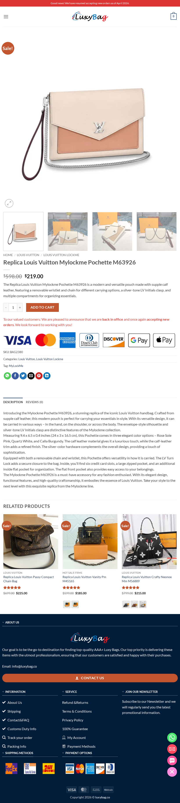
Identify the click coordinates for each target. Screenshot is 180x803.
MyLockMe (16, 366)
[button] (6, 16)
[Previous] (12, 122)
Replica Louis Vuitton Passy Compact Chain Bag (28, 579)
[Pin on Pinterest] (39, 376)
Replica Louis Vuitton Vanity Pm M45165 (84, 579)
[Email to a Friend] (31, 376)
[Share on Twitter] (23, 376)
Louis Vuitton (28, 255)
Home (8, 255)
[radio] (66, 604)
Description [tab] (13, 402)
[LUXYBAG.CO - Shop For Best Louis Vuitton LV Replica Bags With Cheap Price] (90, 16)
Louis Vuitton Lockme (61, 255)
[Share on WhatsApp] (7, 376)
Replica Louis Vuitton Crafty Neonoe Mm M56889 (147, 579)
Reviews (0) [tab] (34, 402)
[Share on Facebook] (15, 376)
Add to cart (43, 307)
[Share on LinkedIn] (46, 376)
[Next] (168, 122)
